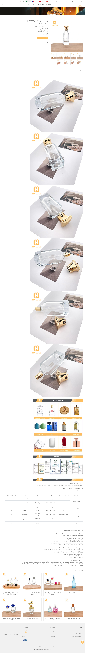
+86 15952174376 (62, 1)
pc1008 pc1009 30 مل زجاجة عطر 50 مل (32, 593)
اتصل (37, 4)
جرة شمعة (80, 639)
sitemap (33, 647)
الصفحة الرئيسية (49, 4)
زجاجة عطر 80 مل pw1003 (32, 618)
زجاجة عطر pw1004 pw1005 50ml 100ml (11, 619)
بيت (80, 11)
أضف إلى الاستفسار (43, 38)
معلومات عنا (32, 4)
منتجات (43, 4)
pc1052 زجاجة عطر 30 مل (73, 618)
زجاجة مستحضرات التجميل (77, 636)
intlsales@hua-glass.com (74, 1)
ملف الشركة (52, 631)
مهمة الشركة (52, 633)
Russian (50, 1)
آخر (82, 641)
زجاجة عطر (68, 11)
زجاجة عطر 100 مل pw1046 (73, 593)
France (36, 1)
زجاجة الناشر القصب (78, 633)
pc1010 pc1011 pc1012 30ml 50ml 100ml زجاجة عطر (11, 593)
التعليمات (53, 636)
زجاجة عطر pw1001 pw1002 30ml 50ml (53, 619)
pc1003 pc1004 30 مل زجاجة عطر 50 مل (53, 593)
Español (43, 1)
